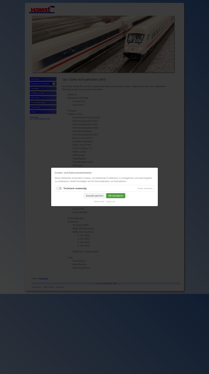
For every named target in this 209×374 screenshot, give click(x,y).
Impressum (110, 202)
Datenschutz (99, 202)
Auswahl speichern (95, 196)
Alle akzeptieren (115, 196)
